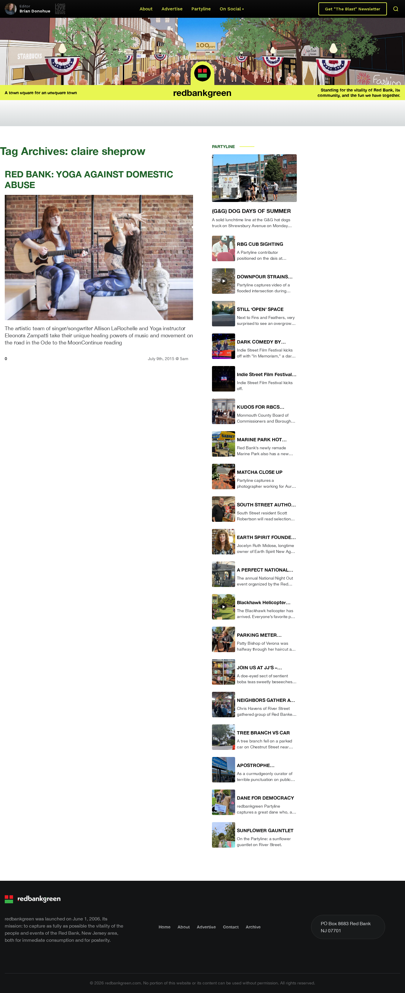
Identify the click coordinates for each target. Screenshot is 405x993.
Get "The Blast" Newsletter (352, 9)
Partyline (201, 9)
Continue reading (101, 342)
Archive (253, 926)
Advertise (172, 9)
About (146, 9)
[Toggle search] (395, 8)
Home (164, 926)
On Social (230, 9)
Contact (231, 926)
